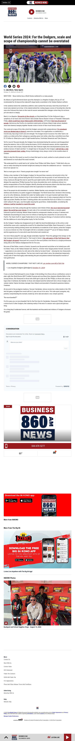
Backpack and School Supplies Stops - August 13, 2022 (22, 627)
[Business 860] (37, 2)
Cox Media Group (12, 712)
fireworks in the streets (26, 116)
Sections (5, 2)
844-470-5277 (38, 446)
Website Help (7, 702)
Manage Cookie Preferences (11, 716)
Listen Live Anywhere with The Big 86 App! (18, 571)
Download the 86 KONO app (19, 495)
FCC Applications (8, 681)
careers (42, 713)
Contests (29, 18)
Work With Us (7, 663)
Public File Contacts (9, 674)
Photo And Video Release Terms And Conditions (17, 684)
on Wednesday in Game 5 (17, 131)
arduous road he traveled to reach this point (19, 204)
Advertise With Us (38, 18)
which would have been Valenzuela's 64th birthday (25, 121)
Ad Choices (30, 713)
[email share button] (14, 86)
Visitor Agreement (57, 712)
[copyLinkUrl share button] (18, 86)
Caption (66, 80)
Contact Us (7, 659)
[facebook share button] (5, 86)
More (46, 18)
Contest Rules (8, 666)
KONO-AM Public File (10, 677)
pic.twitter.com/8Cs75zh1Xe (53, 263)
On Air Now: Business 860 (37, 438)
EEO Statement (8, 670)
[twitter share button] (9, 86)
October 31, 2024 (38, 268)
